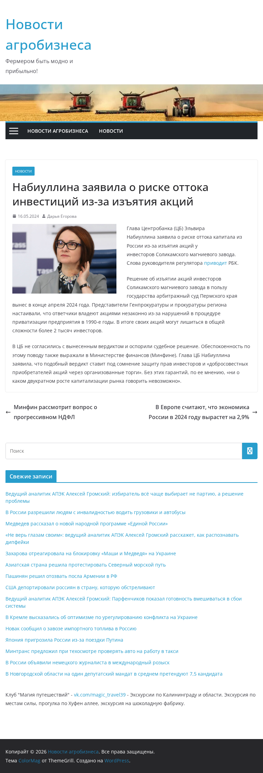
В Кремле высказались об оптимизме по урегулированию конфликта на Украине (101, 617)
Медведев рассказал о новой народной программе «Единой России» (86, 523)
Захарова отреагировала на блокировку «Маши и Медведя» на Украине (90, 553)
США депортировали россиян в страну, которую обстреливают (80, 587)
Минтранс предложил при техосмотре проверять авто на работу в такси (91, 651)
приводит (215, 263)
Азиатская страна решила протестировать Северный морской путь (85, 564)
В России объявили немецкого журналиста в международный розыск (87, 662)
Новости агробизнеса (57, 131)
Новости (111, 131)
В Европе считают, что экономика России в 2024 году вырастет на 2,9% (199, 412)
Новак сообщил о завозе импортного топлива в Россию (71, 628)
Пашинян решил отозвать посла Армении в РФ (61, 576)
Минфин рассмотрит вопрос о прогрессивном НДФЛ (55, 412)
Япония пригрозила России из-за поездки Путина (64, 640)
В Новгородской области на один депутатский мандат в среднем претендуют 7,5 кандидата (114, 673)
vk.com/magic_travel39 (100, 694)
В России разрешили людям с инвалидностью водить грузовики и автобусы (95, 512)
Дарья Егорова (62, 216)
